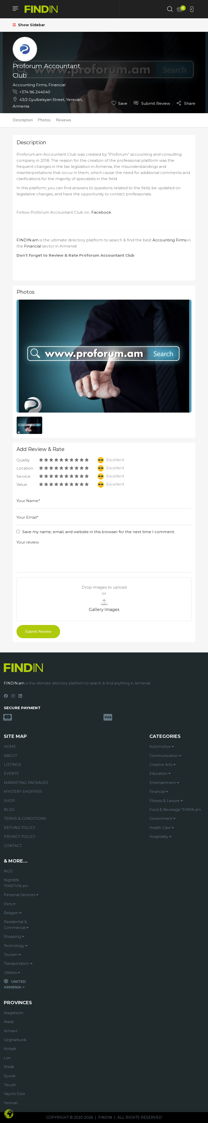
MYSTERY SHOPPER (23, 791)
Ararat (9, 1021)
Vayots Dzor (14, 1093)
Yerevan (11, 1103)
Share (189, 103)
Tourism (11, 954)
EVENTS (11, 773)
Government (161, 818)
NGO (8, 871)
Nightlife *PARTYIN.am (16, 883)
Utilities (11, 972)
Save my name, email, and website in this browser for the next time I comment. (98, 531)
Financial (56, 84)
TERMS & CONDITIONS (25, 818)
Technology (14, 945)
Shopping (13, 936)
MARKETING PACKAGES (26, 782)
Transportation (17, 963)
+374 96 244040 (34, 92)
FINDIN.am (27, 240)
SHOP (9, 800)
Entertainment (163, 782)
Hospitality (159, 836)
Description (23, 120)
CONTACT (13, 845)
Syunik (9, 1076)
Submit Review (155, 103)
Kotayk (10, 1048)
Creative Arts (161, 764)
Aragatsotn (13, 1013)
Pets (8, 904)
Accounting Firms (30, 84)
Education (158, 773)
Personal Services (20, 895)
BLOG (9, 809)
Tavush (10, 1085)
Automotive (160, 746)
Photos (44, 120)
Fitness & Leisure (165, 800)
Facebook (101, 212)
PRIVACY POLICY (20, 836)
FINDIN (105, 1117)
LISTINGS (12, 764)
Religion (11, 913)
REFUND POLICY (20, 827)
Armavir (11, 1031)
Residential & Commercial (15, 925)
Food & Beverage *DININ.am (175, 809)
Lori (7, 1058)
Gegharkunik (15, 1040)
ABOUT (10, 755)
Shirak (9, 1066)
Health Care (160, 827)
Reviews (63, 120)
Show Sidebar (31, 25)
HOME (10, 746)
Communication (164, 755)
